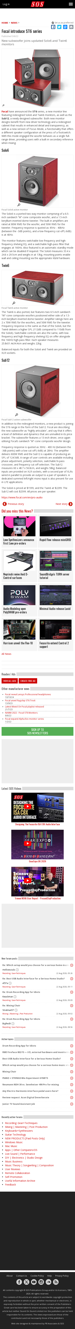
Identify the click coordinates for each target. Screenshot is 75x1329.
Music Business (13, 1161)
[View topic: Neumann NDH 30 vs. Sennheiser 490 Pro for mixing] (71, 1084)
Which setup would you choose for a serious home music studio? (36, 1065)
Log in (6, 4)
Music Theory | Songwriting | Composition (29, 1165)
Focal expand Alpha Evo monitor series (24, 718)
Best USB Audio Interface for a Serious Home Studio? (31, 1058)
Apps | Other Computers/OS (21, 1150)
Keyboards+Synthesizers (19, 1130)
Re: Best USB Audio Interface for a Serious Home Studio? (33, 978)
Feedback (10, 1184)
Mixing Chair (9, 1071)
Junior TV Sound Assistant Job (18, 1103)
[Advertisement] (37, 761)
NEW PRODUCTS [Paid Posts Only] (25, 1138)
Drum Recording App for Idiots (19, 1045)
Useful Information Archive (20, 1180)
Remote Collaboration (17, 1173)
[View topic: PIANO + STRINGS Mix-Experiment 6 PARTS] (71, 1078)
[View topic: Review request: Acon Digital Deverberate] (71, 1097)
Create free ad (27, 681)
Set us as (64, 22)
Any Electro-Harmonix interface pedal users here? (30, 1091)
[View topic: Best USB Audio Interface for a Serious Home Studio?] (71, 1058)
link (19, 531)
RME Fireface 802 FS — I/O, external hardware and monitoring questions (36, 1052)
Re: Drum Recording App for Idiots (21, 992)
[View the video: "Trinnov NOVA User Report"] (37, 882)
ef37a (5, 983)
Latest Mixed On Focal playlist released (24, 706)
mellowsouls (8, 969)
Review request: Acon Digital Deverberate (25, 1097)
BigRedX (6, 1023)
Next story (62, 504)
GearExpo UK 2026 (37, 861)
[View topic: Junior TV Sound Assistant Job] (71, 1104)
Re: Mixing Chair (11, 1005)
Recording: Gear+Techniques (13, 973)
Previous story (16, 504)
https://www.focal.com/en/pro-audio (22, 497)
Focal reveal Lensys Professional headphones (28, 694)
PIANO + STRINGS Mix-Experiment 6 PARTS (25, 1078)
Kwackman (7, 996)
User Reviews (12, 1169)
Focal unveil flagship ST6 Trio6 (20, 700)
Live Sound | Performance (20, 1153)
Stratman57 (8, 1010)
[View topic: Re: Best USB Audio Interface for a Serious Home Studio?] (71, 978)
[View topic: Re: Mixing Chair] (71, 1005)
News (14, 22)
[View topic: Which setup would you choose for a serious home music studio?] (71, 1065)
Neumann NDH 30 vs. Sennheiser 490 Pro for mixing (30, 1084)
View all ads (9, 681)
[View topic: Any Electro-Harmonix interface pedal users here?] (71, 1091)
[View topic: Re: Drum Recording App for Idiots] (71, 992)
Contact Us (21, 1275)
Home (5, 22)
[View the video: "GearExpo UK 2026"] (37, 844)
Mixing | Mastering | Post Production (17, 1013)
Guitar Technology (15, 1134)
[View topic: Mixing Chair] (71, 1071)
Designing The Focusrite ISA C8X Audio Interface (37, 824)
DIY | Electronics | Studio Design (24, 1157)
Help (49, 1275)
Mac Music (11, 1146)
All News (6, 653)
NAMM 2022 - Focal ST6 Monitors (21, 712)
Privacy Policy (62, 1275)
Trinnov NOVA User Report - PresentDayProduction (38, 898)
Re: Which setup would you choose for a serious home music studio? (36, 965)
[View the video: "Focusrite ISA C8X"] (37, 807)
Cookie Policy (37, 1275)
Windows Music (14, 1142)
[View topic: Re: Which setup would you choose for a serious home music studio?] (71, 965)
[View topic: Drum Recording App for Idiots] (71, 1045)
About (9, 1275)
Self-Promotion (13, 1176)
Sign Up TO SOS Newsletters (37, 731)
